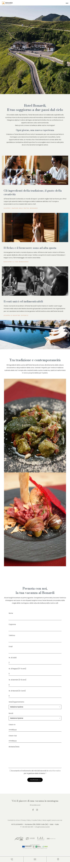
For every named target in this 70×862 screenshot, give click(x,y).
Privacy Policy (26, 820)
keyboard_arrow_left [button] (35, 46)
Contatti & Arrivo (14, 820)
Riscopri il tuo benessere (16, 262)
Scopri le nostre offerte (16, 315)
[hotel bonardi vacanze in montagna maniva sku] (7, 4)
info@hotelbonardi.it (42, 827)
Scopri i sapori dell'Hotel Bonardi (21, 208)
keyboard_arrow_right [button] (39, 46)
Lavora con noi (57, 820)
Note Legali (46, 820)
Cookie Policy (36, 820)
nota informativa (54, 771)
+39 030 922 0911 (27, 827)
